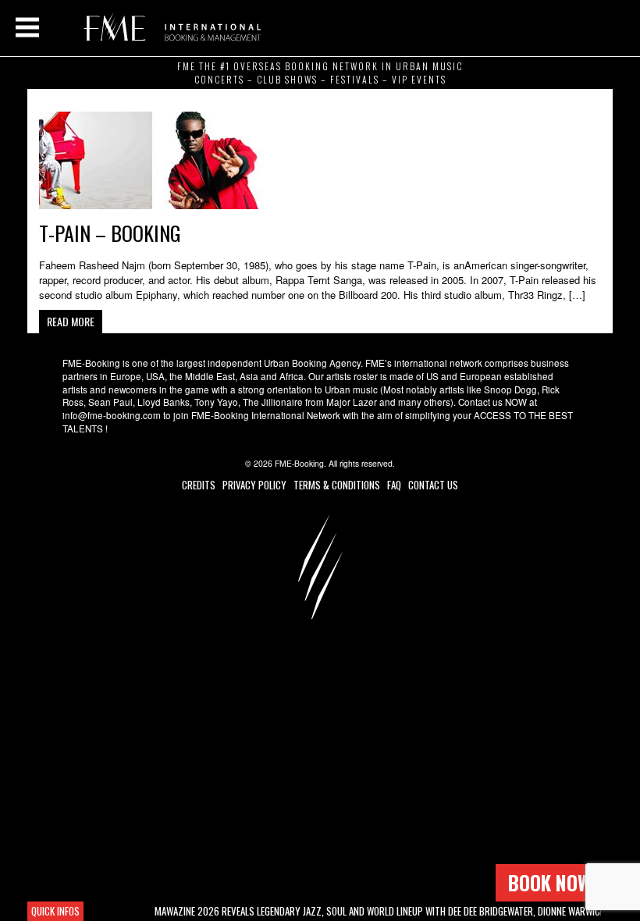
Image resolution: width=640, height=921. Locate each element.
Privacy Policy (254, 485)
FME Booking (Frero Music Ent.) (169, 27)
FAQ (394, 485)
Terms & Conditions (336, 485)
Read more (70, 321)
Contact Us (433, 485)
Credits (198, 485)
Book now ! (554, 882)
